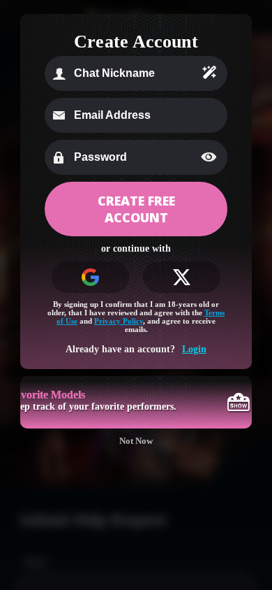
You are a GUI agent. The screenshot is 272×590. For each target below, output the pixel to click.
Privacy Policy (118, 321)
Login (194, 349)
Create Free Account (136, 209)
